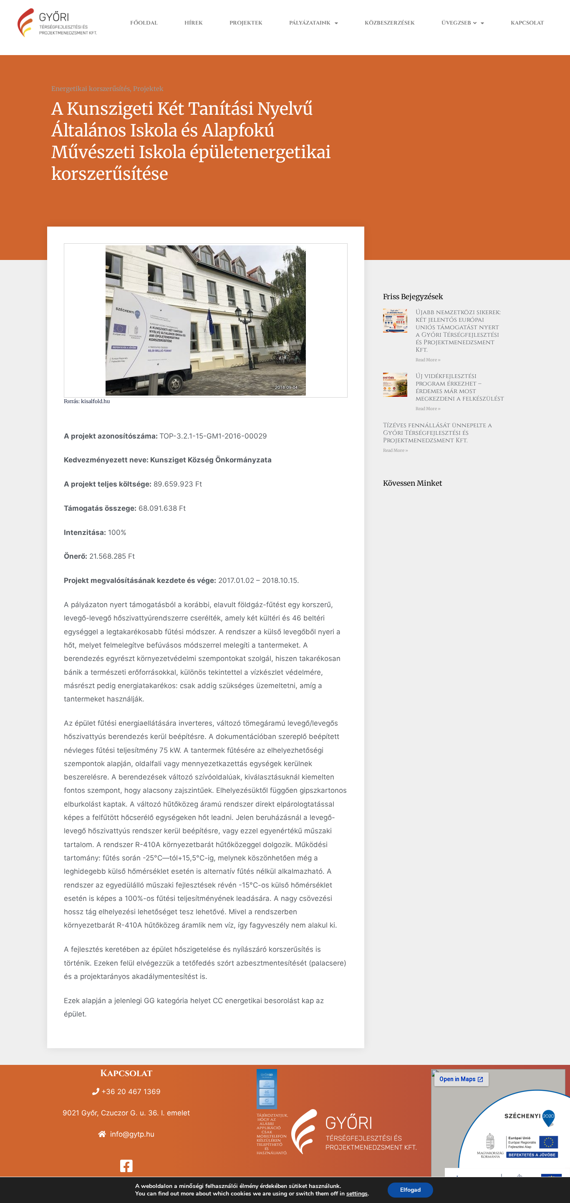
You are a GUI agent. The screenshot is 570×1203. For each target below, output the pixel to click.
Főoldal (144, 23)
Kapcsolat (527, 23)
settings (357, 1194)
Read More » (428, 360)
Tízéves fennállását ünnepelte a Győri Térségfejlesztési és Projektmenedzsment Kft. (437, 433)
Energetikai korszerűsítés (90, 89)
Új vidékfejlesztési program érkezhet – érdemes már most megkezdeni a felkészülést (460, 387)
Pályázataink (309, 23)
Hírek (193, 23)
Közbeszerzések (390, 23)
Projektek (246, 23)
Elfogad (410, 1190)
